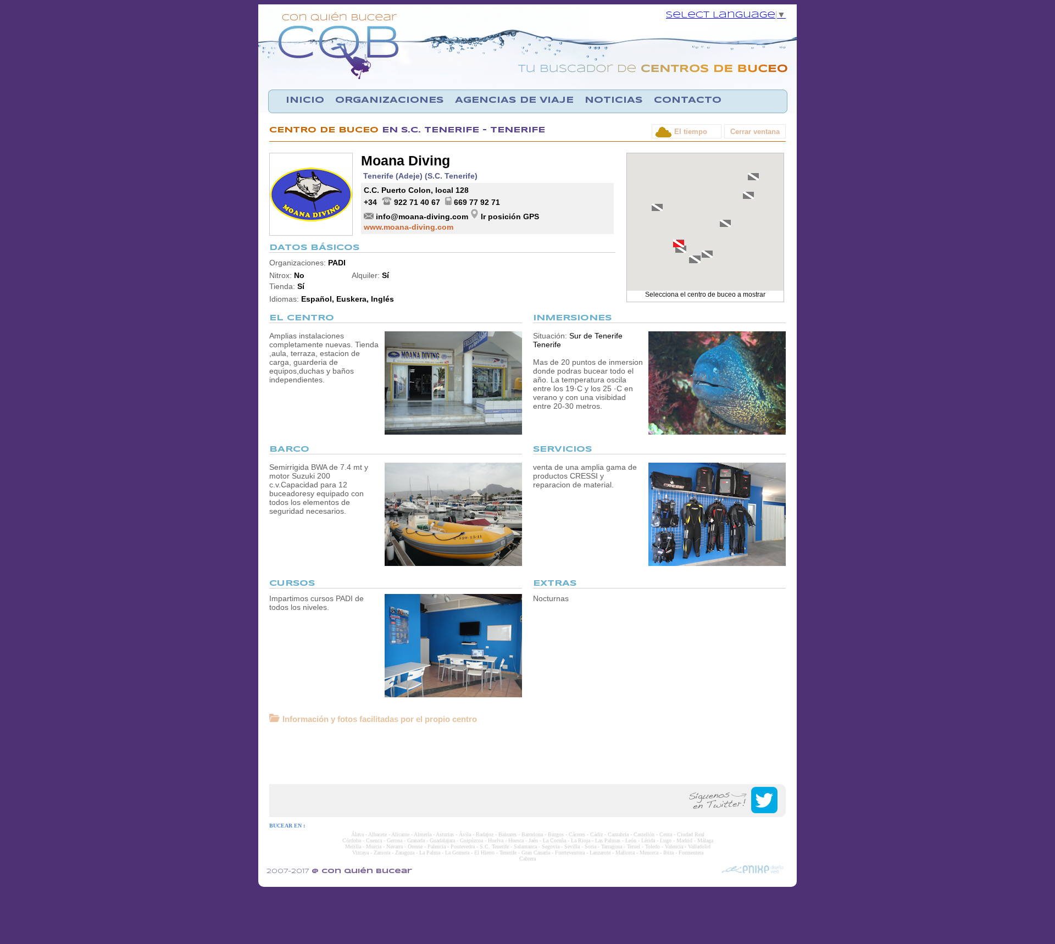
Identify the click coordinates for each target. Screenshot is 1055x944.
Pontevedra (463, 846)
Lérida (648, 840)
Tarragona (611, 846)
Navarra (394, 846)
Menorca (649, 852)
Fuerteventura (570, 852)
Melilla (353, 846)
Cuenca (374, 840)
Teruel (633, 846)
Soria (590, 846)
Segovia (550, 846)
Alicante (400, 834)
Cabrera (527, 859)
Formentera (691, 852)
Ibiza (668, 852)
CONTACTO (687, 100)
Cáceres (577, 834)
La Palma (429, 852)
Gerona (394, 840)
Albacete (377, 834)
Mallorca (625, 852)
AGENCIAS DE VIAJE (514, 100)
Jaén (533, 840)
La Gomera (457, 852)
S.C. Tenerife (494, 846)
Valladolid (699, 846)
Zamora (382, 852)
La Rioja (580, 840)
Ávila (465, 834)
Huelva (495, 840)
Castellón (644, 834)
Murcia (373, 846)
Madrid (684, 840)
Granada (416, 840)
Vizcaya (360, 852)
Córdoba (351, 840)
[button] (678, 243)
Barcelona (532, 834)
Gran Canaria (535, 852)
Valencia (674, 846)
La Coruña (554, 840)
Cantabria (618, 834)
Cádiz (596, 834)
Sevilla (572, 846)
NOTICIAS (614, 100)
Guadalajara (442, 840)
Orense (415, 846)
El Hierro (484, 852)
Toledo (652, 846)
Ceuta (665, 834)
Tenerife (508, 852)
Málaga (705, 840)
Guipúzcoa (471, 840)
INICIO (305, 100)
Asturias (445, 834)
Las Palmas (607, 840)
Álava (357, 834)
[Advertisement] (527, 754)
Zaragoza (404, 852)
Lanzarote (600, 852)
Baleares (507, 834)
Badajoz (484, 834)
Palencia (436, 846)
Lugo (665, 840)
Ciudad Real (690, 834)
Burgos (556, 834)
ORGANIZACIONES (389, 100)
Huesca (516, 840)
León (630, 840)
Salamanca (525, 846)
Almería (422, 834)
